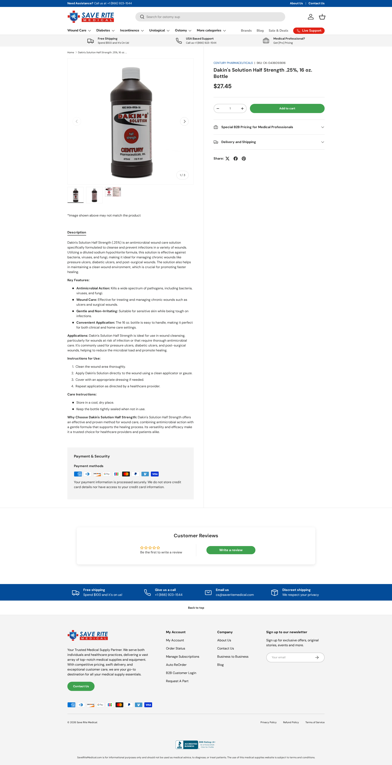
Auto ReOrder (176, 665)
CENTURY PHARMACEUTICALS (233, 63)
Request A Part (177, 681)
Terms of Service (315, 722)
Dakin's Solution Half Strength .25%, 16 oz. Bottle (102, 52)
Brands (246, 30)
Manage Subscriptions (182, 656)
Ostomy (181, 30)
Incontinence (129, 30)
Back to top (196, 608)
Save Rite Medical (87, 722)
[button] (322, 16)
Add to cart (287, 108)
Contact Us (316, 3)
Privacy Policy (269, 722)
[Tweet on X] (227, 158)
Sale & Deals (278, 30)
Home (70, 52)
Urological (157, 30)
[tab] (76, 232)
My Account (175, 640)
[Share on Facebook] (236, 158)
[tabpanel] (130, 339)
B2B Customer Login (181, 673)
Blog (260, 30)
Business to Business (232, 656)
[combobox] (210, 16)
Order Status (175, 648)
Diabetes (103, 30)
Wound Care (76, 30)
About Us (296, 3)
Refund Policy (291, 722)
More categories (209, 30)
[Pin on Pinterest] (244, 158)
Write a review (231, 550)
